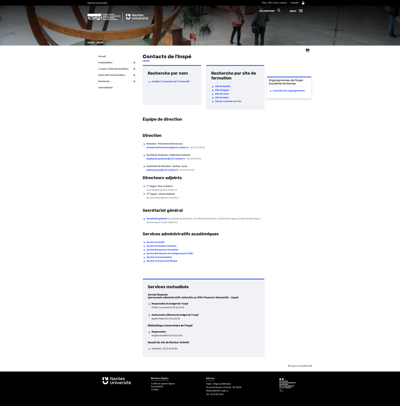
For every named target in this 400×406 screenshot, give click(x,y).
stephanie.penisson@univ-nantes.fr (165, 158)
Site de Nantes (222, 86)
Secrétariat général (156, 218)
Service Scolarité (155, 242)
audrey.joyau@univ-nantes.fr (162, 169)
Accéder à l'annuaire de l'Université (171, 81)
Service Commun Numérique (161, 260)
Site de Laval (222, 93)
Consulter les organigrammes (289, 90)
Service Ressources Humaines (162, 249)
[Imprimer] (307, 50)
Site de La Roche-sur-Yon (228, 101)
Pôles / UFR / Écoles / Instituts (274, 2)
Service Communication (159, 257)
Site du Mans (222, 97)
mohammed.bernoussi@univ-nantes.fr (167, 147)
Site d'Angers (222, 89)
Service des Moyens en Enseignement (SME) (169, 253)
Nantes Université (97, 3)
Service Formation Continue (161, 245)
